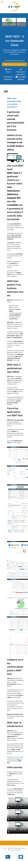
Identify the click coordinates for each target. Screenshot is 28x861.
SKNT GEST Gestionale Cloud (11, 24)
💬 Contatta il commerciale (14, 64)
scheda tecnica (17, 757)
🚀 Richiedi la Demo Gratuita (14, 61)
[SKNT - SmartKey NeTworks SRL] (14, 6)
